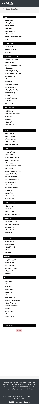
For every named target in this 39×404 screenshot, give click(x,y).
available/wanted (12, 222)
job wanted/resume (13, 174)
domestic (9, 163)
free (7, 79)
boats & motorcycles (13, 65)
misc (8, 250)
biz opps (9, 281)
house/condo (11, 244)
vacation (9, 274)
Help (34, 396)
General (9, 116)
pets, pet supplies (12, 90)
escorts (9, 28)
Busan (19, 331)
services (9, 52)
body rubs (10, 23)
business (9, 68)
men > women (11, 136)
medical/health (11, 177)
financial (9, 295)
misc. (8, 314)
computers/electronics (14, 73)
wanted (9, 252)
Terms (23, 398)
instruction (10, 227)
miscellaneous (11, 87)
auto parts (10, 47)
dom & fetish (10, 26)
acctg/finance (11, 152)
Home (4, 396)
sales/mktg (10, 190)
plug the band (11, 230)
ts (7, 39)
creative (9, 292)
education (9, 168)
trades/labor (11, 198)
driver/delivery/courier (14, 166)
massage (9, 311)
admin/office (10, 155)
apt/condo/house (12, 260)
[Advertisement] (19, 354)
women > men (11, 142)
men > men (10, 133)
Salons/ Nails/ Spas (13, 214)
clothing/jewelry (12, 71)
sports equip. (11, 93)
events (8, 209)
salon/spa (9, 193)
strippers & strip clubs (14, 36)
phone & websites (12, 34)
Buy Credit (20, 396)
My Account (12, 396)
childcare (9, 111)
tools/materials (11, 98)
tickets (8, 95)
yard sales (9, 103)
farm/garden (10, 76)
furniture (9, 82)
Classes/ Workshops (13, 114)
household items (12, 84)
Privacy (16, 398)
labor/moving (11, 303)
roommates (10, 271)
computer (9, 289)
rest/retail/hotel (12, 187)
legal (8, 308)
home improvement (13, 300)
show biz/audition (12, 196)
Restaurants (10, 211)
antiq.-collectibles (12, 60)
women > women (12, 144)
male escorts (10, 31)
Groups (8, 119)
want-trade (10, 101)
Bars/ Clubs (10, 206)
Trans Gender (11, 139)
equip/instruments (12, 224)
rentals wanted (11, 268)
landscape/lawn (12, 306)
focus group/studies (13, 171)
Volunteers (10, 125)
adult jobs (10, 20)
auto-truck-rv (11, 49)
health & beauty (11, 297)
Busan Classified (12, 9)
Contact (28, 396)
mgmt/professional (13, 179)
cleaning (9, 286)
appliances (10, 62)
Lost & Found (10, 122)
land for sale (10, 247)
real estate (10, 185)
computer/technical (13, 157)
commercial (10, 241)
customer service (12, 160)
